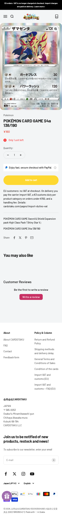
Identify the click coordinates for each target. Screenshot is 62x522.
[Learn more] (55, 167)
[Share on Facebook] (14, 238)
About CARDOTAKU (13, 339)
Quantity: (8, 148)
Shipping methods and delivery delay (44, 351)
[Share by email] (32, 238)
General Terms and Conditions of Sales (44, 361)
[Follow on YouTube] (32, 474)
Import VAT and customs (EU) (42, 376)
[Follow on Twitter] (14, 474)
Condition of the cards (46, 368)
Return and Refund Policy (44, 341)
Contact (7, 351)
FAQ (5, 345)
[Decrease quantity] (8, 155)
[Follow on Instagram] (23, 474)
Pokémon (8, 115)
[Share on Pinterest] (26, 238)
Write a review (31, 297)
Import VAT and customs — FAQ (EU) (44, 386)
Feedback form (11, 357)
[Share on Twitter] (20, 238)
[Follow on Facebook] (5, 474)
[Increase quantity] (20, 155)
